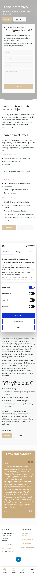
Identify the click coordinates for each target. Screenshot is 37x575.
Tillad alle (18, 315)
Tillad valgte (18, 321)
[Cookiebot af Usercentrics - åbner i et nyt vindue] (26, 246)
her (25, 46)
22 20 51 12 (9, 549)
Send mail (10, 551)
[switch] (32, 293)
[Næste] (32, 462)
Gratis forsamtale (27, 547)
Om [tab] (30, 252)
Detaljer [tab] (18, 252)
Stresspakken (26, 543)
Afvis (18, 327)
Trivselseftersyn (27, 540)
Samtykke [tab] (6, 252)
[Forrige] (29, 462)
